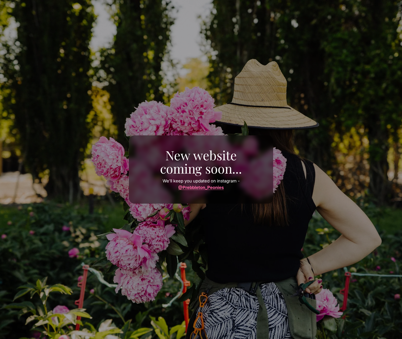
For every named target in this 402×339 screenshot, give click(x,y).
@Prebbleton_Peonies (201, 187)
